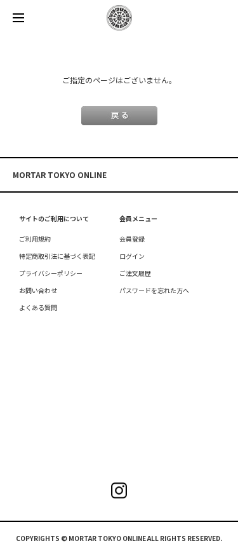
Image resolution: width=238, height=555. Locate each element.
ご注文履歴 (135, 273)
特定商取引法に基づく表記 (57, 256)
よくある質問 (38, 307)
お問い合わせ (38, 290)
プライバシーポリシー (51, 273)
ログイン (132, 256)
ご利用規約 (35, 238)
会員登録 (132, 238)
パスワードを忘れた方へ (154, 290)
